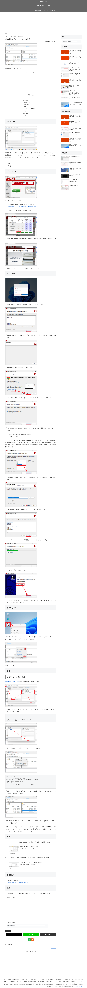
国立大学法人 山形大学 (11, 681)
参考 (25, 106)
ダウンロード (27, 100)
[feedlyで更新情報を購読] (29, 939)
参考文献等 (26, 113)
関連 (25, 111)
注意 (25, 115)
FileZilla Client (27, 98)
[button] (48, 934)
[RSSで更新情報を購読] (32, 939)
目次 (29, 95)
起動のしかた (27, 104)
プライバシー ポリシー (78, 986)
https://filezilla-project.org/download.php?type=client (22, 206)
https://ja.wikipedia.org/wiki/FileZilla (17, 882)
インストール (27, 102)
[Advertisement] (43, 22)
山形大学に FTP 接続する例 (32, 108)
